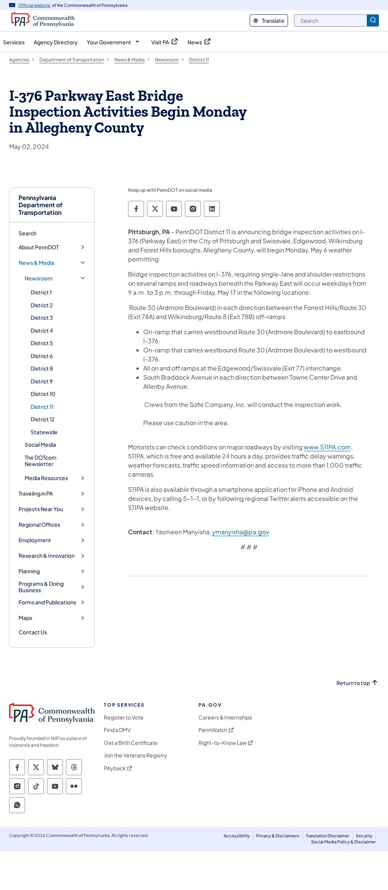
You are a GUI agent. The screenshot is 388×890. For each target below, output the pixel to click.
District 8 (42, 368)
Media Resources (46, 478)
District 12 (43, 419)
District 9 (42, 381)
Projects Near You (41, 509)
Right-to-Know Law (223, 743)
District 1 (41, 292)
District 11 (42, 406)
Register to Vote (124, 717)
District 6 (42, 355)
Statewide (44, 432)
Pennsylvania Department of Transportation (41, 205)
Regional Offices (39, 524)
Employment (35, 540)
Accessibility (237, 835)
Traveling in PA (36, 493)
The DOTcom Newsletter (40, 461)
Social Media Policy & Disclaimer (343, 841)
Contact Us (33, 632)
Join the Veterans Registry (135, 755)
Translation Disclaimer (327, 835)
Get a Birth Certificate (131, 743)
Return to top (353, 683)
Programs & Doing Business (41, 587)
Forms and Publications (47, 602)
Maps (25, 618)
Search (27, 233)
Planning (29, 571)
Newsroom (39, 278)
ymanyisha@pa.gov (240, 532)
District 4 (42, 330)
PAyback (115, 768)
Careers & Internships (225, 717)
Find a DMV (117, 730)
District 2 (42, 305)
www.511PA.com (327, 447)
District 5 (42, 342)
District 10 (43, 393)
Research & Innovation (47, 555)
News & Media (36, 263)
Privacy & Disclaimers (277, 835)
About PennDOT (39, 247)
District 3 (42, 317)
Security (364, 835)
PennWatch (213, 730)
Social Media (40, 444)
